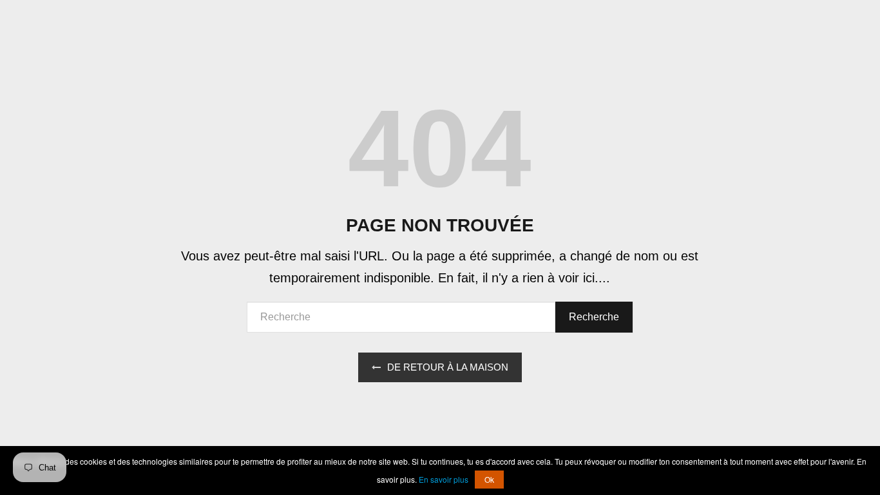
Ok (489, 479)
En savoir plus (443, 479)
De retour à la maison (447, 367)
